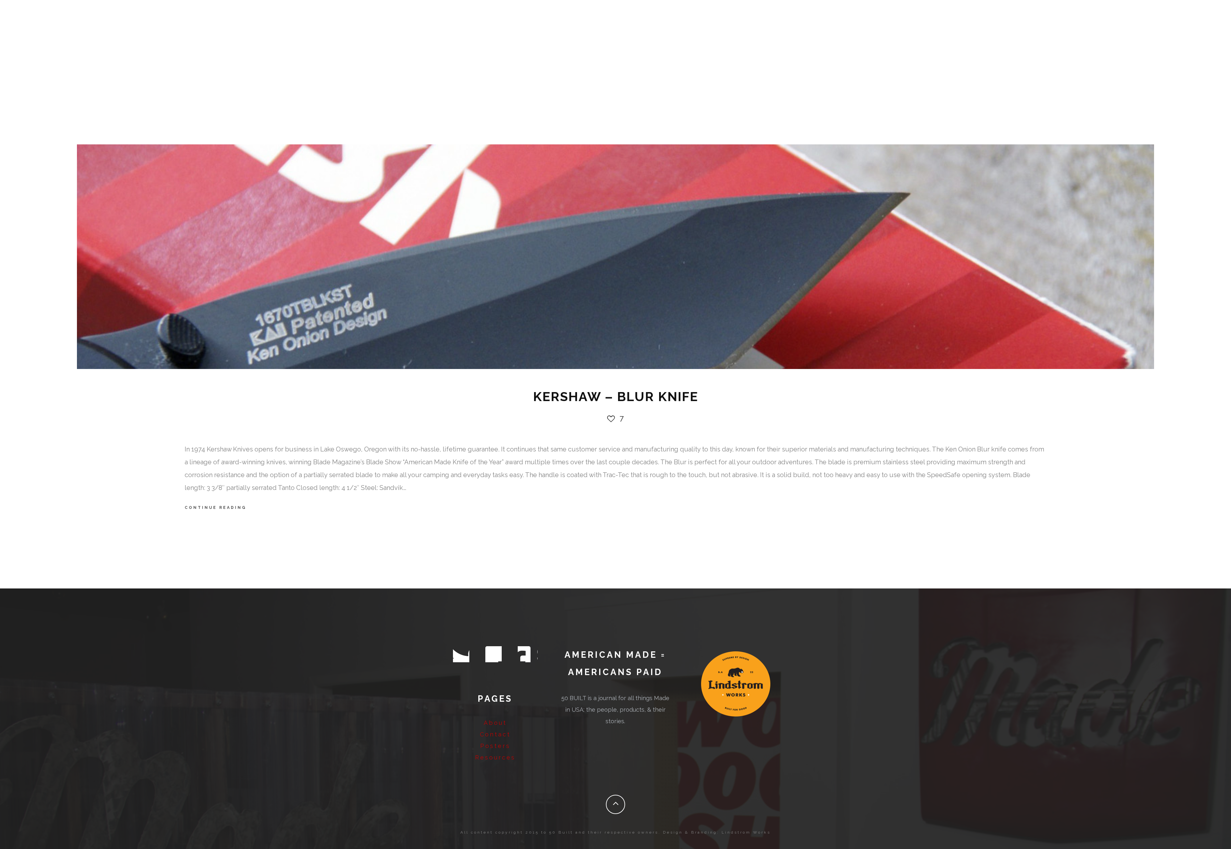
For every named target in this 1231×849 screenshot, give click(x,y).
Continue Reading (216, 507)
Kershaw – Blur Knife (615, 396)
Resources (495, 757)
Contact (495, 734)
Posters (495, 745)
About (495, 722)
